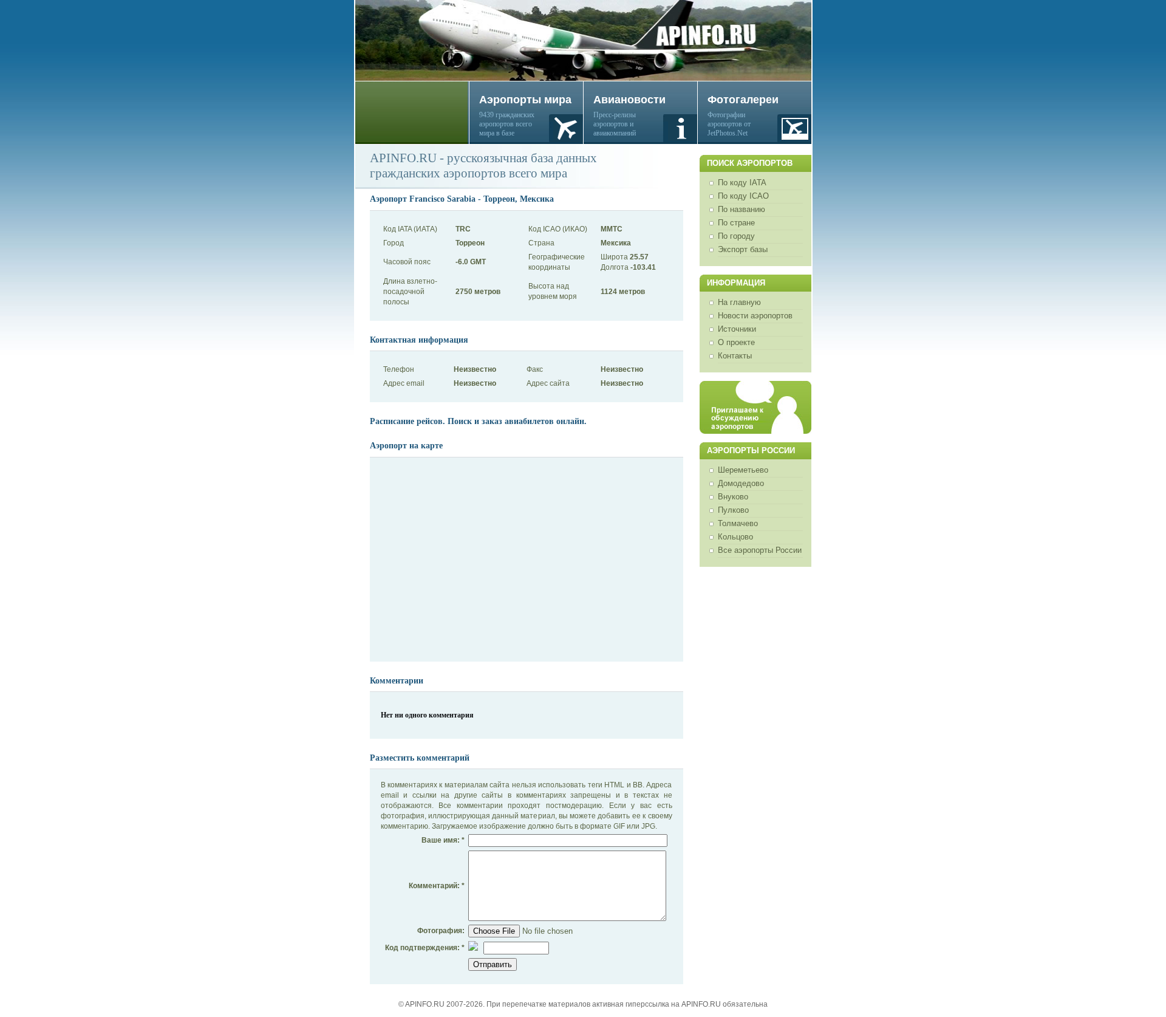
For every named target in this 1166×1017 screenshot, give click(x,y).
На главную (739, 302)
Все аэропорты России (760, 550)
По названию (741, 209)
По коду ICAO (743, 195)
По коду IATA (742, 182)
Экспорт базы (743, 249)
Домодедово (741, 483)
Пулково (733, 510)
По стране (736, 222)
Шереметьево (743, 469)
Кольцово (735, 536)
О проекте (736, 342)
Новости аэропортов (755, 315)
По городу (736, 236)
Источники (737, 329)
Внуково (733, 496)
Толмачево (738, 523)
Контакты (735, 355)
